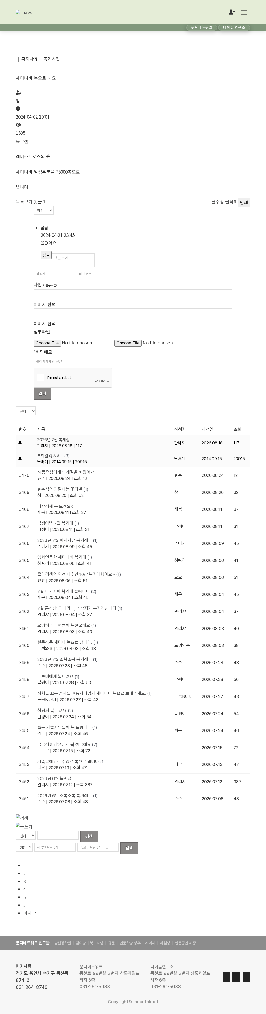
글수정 (217, 201)
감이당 (81, 943)
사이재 (149, 943)
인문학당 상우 (130, 943)
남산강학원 (62, 943)
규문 (111, 943)
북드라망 (96, 943)
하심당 (165, 943)
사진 (45, 284)
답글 (46, 255)
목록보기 (24, 201)
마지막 (29, 913)
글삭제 (231, 201)
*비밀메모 (43, 352)
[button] (243, 12)
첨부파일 (42, 331)
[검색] (22, 817)
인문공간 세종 (185, 943)
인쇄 (244, 202)
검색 (89, 836)
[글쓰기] (24, 826)
